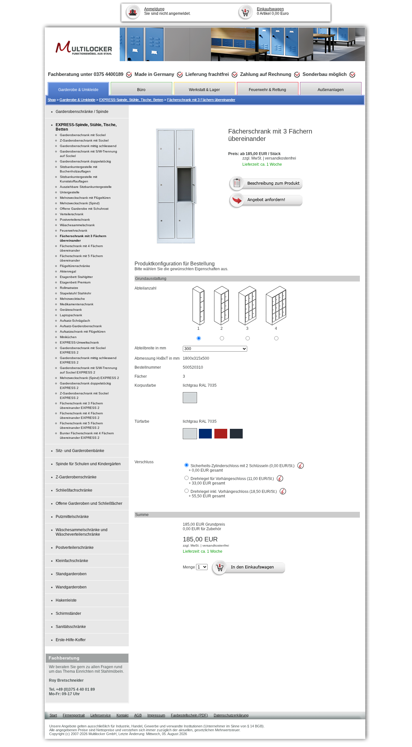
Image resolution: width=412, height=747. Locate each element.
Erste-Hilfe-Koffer (71, 640)
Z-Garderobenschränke (76, 477)
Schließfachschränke (74, 490)
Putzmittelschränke (72, 516)
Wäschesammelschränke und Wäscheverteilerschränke (82, 532)
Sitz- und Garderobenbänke (80, 450)
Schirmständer (68, 613)
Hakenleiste (66, 600)
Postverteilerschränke (75, 547)
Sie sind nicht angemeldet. (167, 11)
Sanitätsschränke (71, 626)
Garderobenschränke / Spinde (82, 111)
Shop (52, 100)
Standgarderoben (71, 574)
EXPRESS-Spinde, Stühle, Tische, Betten (131, 100)
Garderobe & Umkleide (77, 100)
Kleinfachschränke (72, 560)
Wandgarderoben (71, 587)
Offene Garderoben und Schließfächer (89, 503)
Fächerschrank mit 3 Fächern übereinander (201, 100)
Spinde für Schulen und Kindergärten (88, 464)
